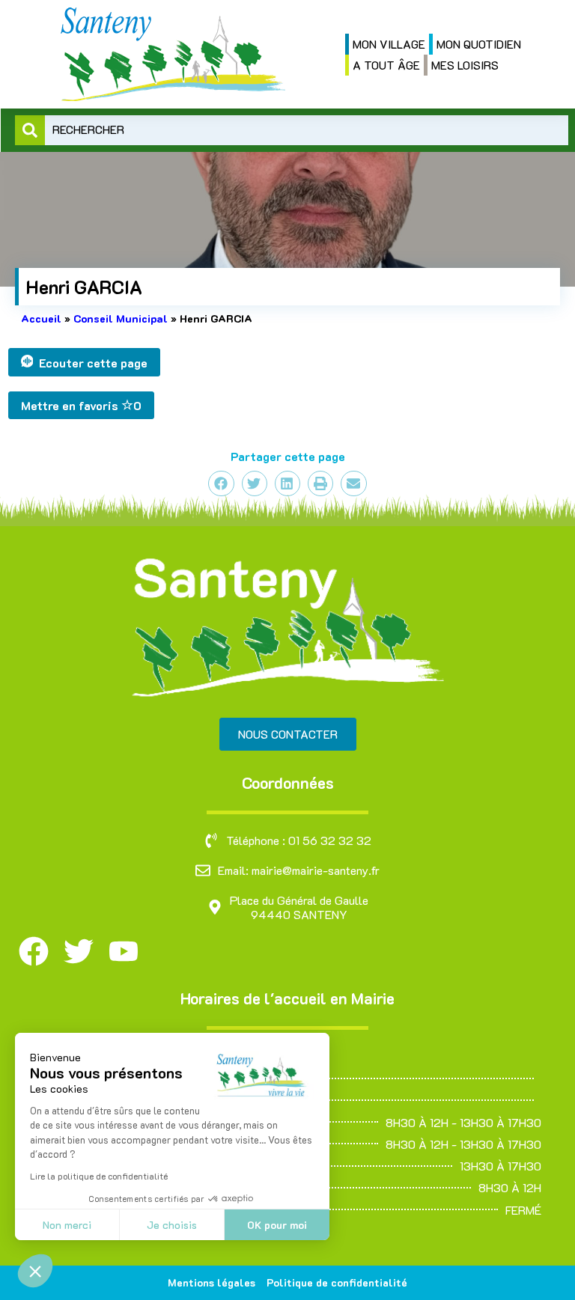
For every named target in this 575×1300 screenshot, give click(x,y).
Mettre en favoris (81, 405)
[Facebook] (34, 951)
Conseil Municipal (120, 318)
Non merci (67, 1225)
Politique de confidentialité (337, 1282)
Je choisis (172, 1225)
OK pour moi (277, 1225)
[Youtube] (124, 951)
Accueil (41, 318)
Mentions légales (211, 1282)
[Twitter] (79, 951)
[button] (35, 1271)
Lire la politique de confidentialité (99, 1176)
